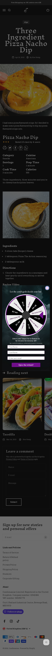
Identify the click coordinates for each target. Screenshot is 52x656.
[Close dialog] (47, 288)
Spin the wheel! (26, 365)
